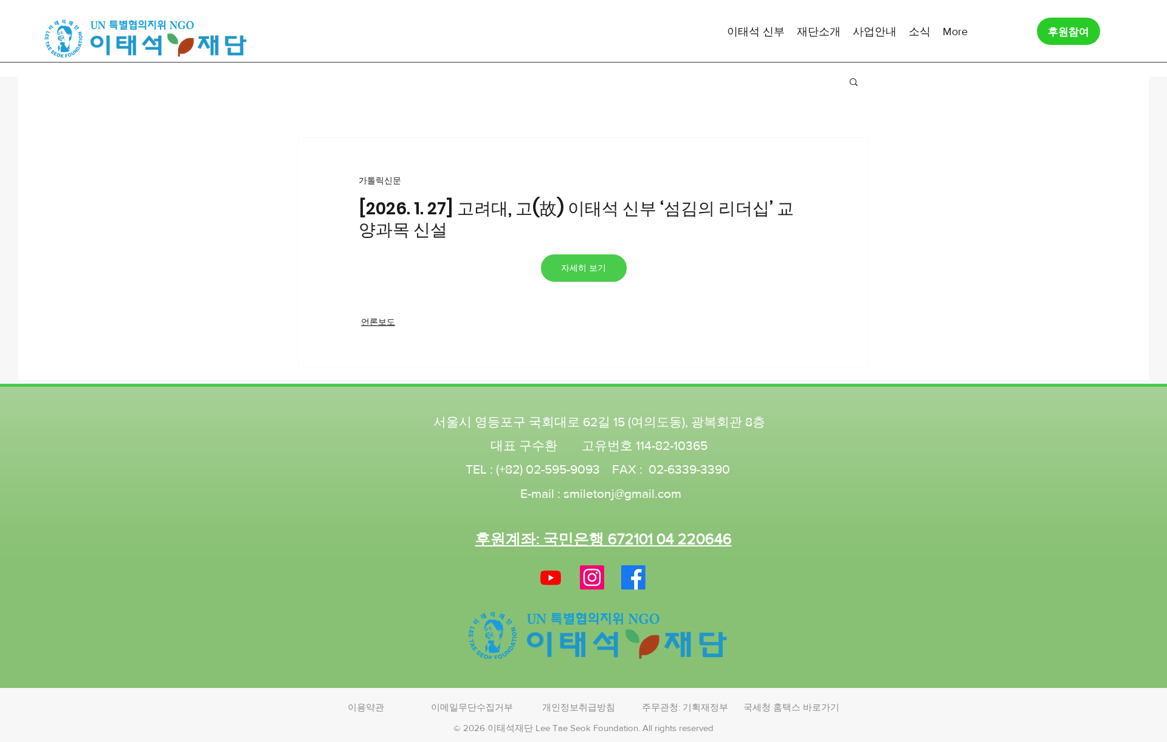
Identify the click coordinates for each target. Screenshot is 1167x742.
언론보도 (378, 322)
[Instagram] (592, 577)
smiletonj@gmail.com (622, 493)
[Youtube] (551, 577)
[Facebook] (633, 577)
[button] (756, 31)
